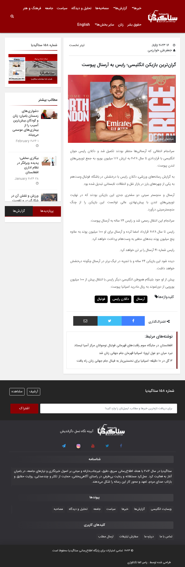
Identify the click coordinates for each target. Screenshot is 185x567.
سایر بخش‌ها (105, 25)
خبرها (137, 8)
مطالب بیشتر (48, 100)
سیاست (62, 8)
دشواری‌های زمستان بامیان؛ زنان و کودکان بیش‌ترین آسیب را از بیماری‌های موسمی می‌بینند (26, 123)
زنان (121, 25)
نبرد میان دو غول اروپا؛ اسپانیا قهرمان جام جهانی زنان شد (135, 353)
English (83, 25)
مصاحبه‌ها (102, 8)
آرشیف (33, 391)
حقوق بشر (134, 25)
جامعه (49, 8)
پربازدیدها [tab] (46, 211)
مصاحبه (58, 509)
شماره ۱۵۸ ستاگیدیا (44, 45)
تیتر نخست (77, 45)
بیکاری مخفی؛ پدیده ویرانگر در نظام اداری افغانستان (28, 165)
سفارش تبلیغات (128, 536)
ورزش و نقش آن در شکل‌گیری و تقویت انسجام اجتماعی (25, 200)
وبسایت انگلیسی (161, 509)
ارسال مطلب (105, 536)
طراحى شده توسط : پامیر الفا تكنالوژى (149, 562)
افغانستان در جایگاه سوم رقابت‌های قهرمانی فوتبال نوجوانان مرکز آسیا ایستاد (123, 345)
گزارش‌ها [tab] (19, 211)
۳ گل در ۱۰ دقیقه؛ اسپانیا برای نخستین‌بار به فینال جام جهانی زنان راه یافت (124, 361)
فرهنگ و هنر (32, 8)
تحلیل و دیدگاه (81, 8)
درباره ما (149, 536)
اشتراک (24, 408)
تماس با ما (166, 536)
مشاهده (17, 391)
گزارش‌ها (121, 8)
